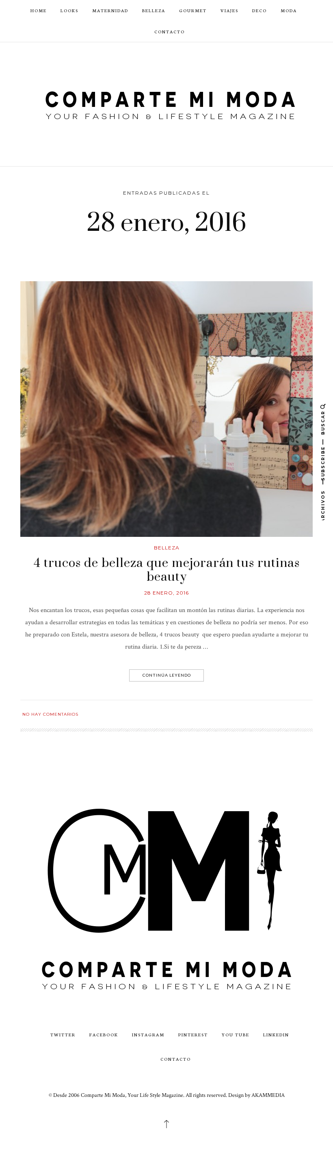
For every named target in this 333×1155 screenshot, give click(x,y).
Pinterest (193, 1034)
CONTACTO (169, 31)
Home (38, 10)
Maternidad (110, 10)
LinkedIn (276, 1034)
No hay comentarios (50, 714)
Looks (69, 10)
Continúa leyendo (167, 675)
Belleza (153, 10)
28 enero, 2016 (166, 593)
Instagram (148, 1034)
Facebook (103, 1034)
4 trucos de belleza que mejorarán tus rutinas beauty (167, 570)
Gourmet (193, 10)
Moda (289, 10)
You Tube (235, 1034)
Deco (259, 10)
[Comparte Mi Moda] (166, 104)
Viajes (229, 10)
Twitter (63, 1034)
